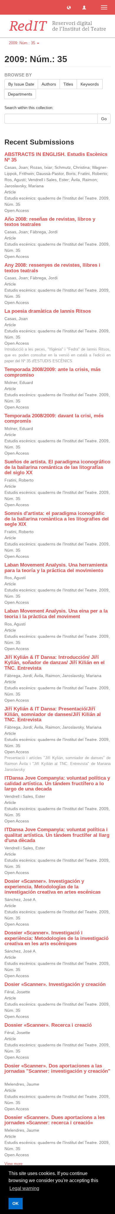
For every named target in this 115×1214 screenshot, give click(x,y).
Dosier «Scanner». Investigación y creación (55, 984)
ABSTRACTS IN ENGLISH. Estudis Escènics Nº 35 (55, 157)
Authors (49, 84)
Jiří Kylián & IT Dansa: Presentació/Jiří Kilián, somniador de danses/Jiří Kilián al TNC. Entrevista (52, 714)
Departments (20, 94)
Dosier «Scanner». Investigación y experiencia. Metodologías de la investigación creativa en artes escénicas (52, 886)
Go (104, 118)
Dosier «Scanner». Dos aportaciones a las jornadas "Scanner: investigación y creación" (57, 1068)
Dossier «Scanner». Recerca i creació (48, 1025)
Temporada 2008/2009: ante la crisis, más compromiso (52, 372)
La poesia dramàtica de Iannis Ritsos (47, 311)
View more (13, 1164)
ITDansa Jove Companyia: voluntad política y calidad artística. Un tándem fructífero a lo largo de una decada (57, 783)
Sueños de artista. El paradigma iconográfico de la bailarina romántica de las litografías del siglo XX (57, 467)
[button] (69, 7)
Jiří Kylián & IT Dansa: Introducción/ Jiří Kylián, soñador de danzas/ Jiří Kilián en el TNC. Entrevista (54, 662)
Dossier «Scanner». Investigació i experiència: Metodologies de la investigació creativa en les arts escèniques (56, 938)
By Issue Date (21, 84)
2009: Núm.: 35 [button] (22, 43)
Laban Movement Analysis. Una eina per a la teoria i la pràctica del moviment (56, 613)
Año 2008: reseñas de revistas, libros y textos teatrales (49, 221)
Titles (68, 84)
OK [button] (15, 1203)
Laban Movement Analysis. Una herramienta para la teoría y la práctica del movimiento (55, 567)
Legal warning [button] (24, 1188)
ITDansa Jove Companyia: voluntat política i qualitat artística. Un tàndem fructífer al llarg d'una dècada (56, 835)
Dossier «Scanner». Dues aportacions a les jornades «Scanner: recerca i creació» (54, 1120)
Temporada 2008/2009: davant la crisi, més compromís (54, 418)
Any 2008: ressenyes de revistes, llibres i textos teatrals (52, 267)
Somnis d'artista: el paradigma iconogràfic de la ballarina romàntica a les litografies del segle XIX (56, 519)
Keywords (89, 84)
